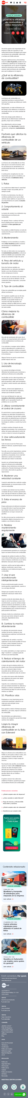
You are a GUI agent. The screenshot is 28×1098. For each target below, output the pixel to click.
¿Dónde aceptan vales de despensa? (14, 794)
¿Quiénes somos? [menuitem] (6, 1026)
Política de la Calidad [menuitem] (5, 1069)
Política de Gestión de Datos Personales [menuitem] (7, 1074)
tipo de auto (15, 126)
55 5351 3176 (6, 1010)
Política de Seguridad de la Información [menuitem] (6, 1064)
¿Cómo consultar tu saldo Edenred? (13, 798)
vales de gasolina (12, 61)
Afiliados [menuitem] (4, 1034)
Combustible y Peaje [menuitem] (7, 1030)
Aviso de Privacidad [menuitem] (7, 1043)
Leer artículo (7, 899)
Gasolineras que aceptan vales (12, 811)
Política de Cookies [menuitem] (7, 1049)
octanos (4, 297)
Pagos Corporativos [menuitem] (7, 1032)
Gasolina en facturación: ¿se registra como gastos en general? (14, 961)
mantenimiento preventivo (11, 253)
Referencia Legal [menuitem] (6, 1051)
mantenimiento (20, 128)
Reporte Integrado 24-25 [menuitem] (7, 1054)
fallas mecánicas (10, 243)
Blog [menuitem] (3, 1036)
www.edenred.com (6, 980)
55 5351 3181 (6, 1002)
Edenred (18, 765)
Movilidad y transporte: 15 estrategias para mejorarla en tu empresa (14, 893)
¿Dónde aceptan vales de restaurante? (14, 807)
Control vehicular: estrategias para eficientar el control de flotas (13, 927)
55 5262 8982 (6, 1019)
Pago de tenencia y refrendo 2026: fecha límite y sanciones (13, 802)
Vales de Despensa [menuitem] (7, 1028)
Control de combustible (14, 15)
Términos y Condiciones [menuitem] (5, 1046)
